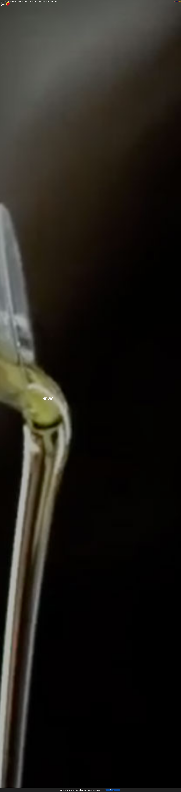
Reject (117, 789)
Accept (109, 789)
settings (98, 790)
